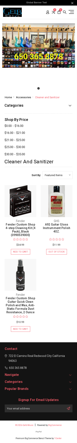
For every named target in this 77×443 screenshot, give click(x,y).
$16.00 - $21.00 (15, 133)
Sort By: (36, 175)
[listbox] (57, 175)
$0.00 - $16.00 (14, 126)
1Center (58, 438)
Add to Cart (20, 251)
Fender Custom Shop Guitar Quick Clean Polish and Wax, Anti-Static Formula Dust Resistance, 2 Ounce (20, 305)
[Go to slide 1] (38, 88)
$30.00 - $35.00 (15, 154)
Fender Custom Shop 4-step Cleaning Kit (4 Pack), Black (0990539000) (20, 230)
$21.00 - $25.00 (15, 140)
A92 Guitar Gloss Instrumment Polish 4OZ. (56, 228)
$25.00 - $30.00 (15, 147)
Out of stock (56, 251)
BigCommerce (55, 425)
